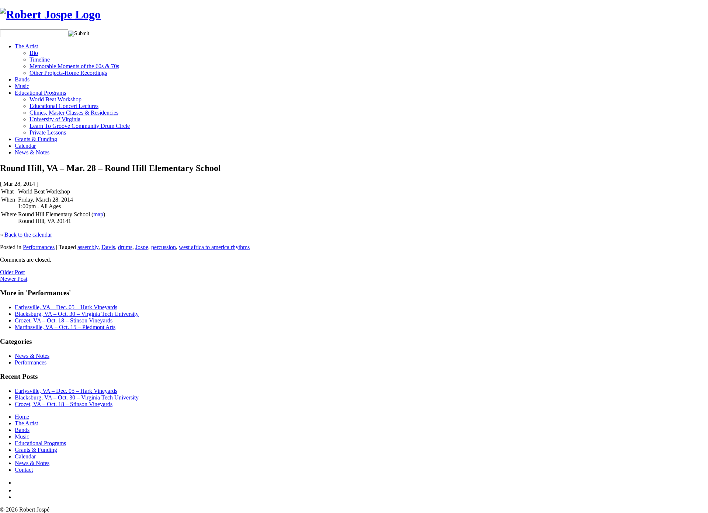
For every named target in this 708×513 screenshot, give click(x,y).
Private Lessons (48, 132)
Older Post (12, 272)
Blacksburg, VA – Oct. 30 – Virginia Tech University (77, 314)
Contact (24, 470)
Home (22, 416)
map (98, 214)
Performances (39, 247)
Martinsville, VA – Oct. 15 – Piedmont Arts (65, 327)
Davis (108, 247)
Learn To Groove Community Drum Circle (80, 126)
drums (125, 247)
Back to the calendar (28, 234)
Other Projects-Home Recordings (68, 73)
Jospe (141, 247)
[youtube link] (17, 490)
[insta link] (17, 497)
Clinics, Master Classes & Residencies (74, 112)
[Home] (50, 14)
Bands (22, 79)
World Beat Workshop (55, 99)
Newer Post (13, 279)
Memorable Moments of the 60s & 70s (74, 66)
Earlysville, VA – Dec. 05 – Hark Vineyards (66, 307)
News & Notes (32, 152)
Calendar (25, 146)
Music (22, 86)
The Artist (26, 46)
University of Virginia (55, 119)
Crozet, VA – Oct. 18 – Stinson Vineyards (63, 320)
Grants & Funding (36, 139)
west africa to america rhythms (214, 247)
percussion (163, 247)
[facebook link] (16, 482)
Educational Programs (40, 93)
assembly (87, 247)
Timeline (40, 59)
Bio (34, 53)
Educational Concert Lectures (64, 106)
